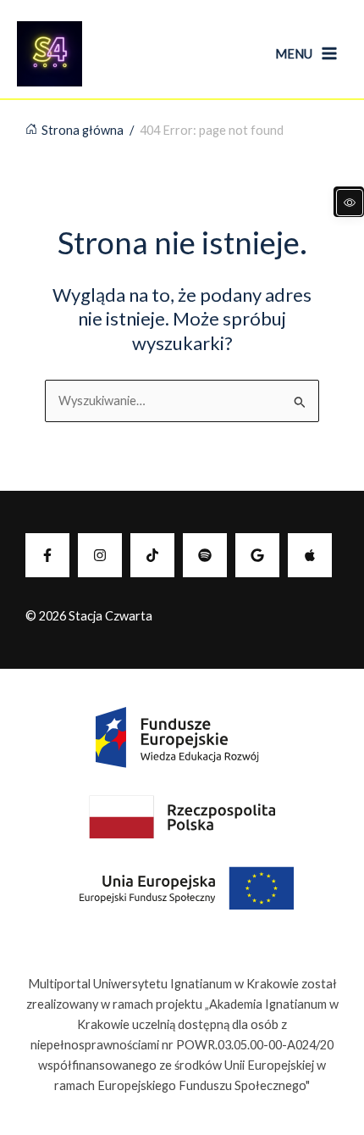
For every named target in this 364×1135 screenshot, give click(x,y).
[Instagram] (100, 555)
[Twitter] (205, 555)
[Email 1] (257, 555)
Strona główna (82, 130)
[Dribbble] (310, 555)
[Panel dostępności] (349, 201)
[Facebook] (47, 555)
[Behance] (152, 555)
